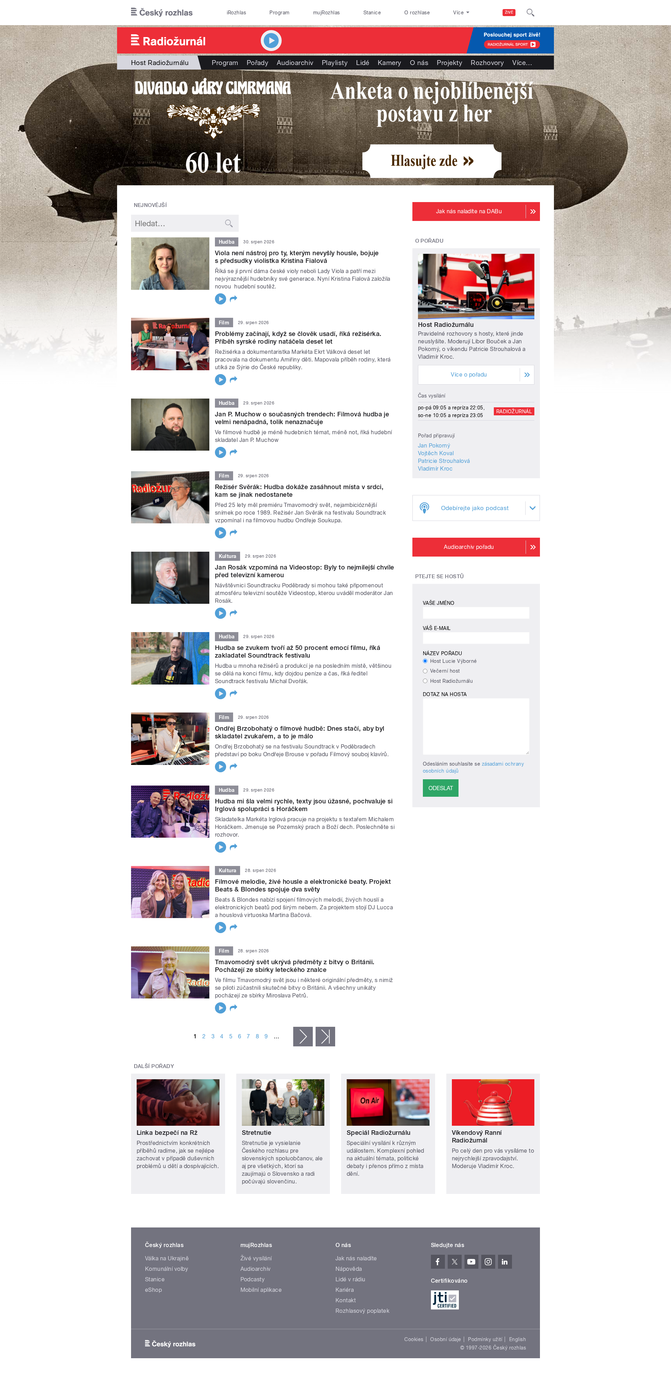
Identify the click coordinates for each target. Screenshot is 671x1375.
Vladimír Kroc (435, 468)
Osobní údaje (445, 1339)
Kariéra (345, 1290)
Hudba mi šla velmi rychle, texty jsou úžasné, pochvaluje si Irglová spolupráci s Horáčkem (303, 804)
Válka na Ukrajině (167, 1258)
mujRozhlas (326, 12)
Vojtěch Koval (436, 453)
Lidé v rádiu (351, 1279)
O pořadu (429, 241)
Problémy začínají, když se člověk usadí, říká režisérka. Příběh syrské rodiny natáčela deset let (298, 337)
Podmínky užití (485, 1339)
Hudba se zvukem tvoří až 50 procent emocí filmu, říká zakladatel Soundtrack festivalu (297, 651)
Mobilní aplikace (261, 1290)
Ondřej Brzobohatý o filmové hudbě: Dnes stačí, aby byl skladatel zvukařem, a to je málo (299, 732)
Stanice (372, 12)
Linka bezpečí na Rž (167, 1132)
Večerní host (445, 671)
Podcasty (252, 1279)
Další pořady (154, 1066)
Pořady (258, 62)
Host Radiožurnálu (446, 324)
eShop (153, 1290)
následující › (303, 1036)
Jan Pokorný (434, 445)
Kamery (390, 62)
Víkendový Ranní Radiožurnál (477, 1136)
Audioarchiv (295, 62)
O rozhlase (417, 12)
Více (522, 62)
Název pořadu (442, 653)
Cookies (413, 1339)
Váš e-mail (437, 628)
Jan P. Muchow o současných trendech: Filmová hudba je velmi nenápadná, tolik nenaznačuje (302, 417)
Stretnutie (257, 1132)
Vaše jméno (439, 603)
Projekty (449, 62)
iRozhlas (236, 12)
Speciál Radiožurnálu (379, 1132)
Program (279, 12)
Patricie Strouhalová (444, 461)
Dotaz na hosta (445, 694)
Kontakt (346, 1300)
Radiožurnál (514, 411)
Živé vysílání (256, 1258)
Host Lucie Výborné (453, 661)
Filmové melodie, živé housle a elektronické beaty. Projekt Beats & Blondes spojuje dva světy (303, 885)
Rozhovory (487, 62)
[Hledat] (530, 12)
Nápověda (349, 1269)
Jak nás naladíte (356, 1258)
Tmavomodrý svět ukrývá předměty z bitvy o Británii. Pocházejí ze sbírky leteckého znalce (294, 965)
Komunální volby (166, 1269)
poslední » (325, 1036)
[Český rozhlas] (162, 12)
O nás (419, 62)
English (517, 1339)
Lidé (362, 62)
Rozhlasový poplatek (362, 1311)
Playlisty (335, 62)
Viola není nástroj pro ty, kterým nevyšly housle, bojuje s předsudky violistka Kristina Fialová (297, 256)
